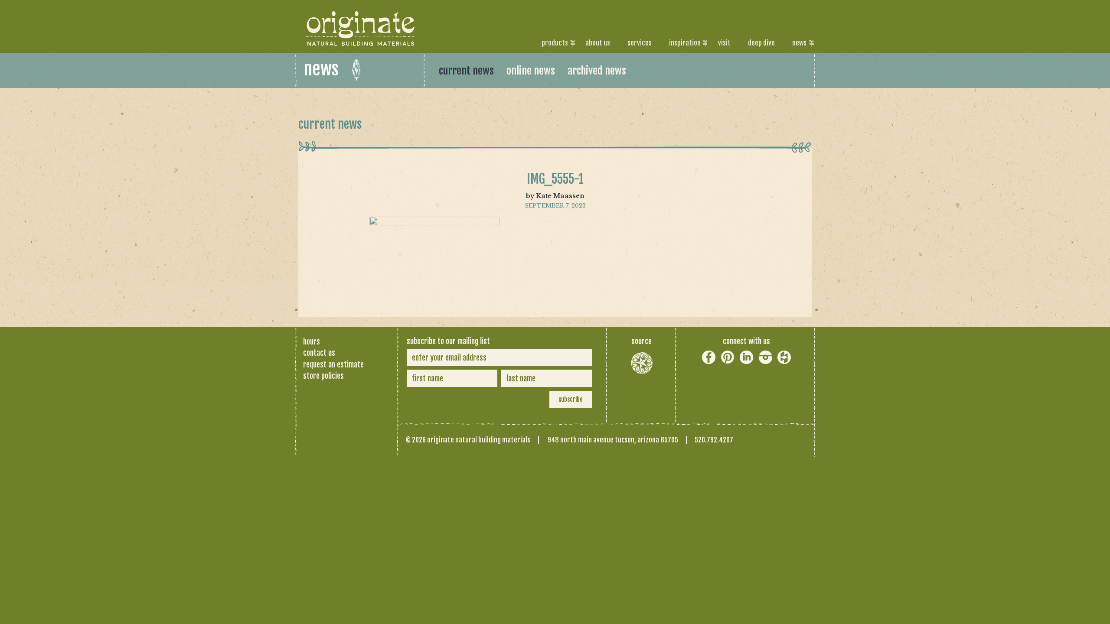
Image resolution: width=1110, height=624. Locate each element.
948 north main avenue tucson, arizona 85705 (613, 440)
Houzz (784, 357)
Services (639, 43)
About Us (597, 43)
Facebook (708, 357)
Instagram (765, 357)
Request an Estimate (333, 364)
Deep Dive (761, 43)
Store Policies (323, 375)
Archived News (597, 70)
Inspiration (685, 43)
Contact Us (319, 353)
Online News (530, 70)
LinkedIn (746, 357)
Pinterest (728, 357)
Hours (311, 341)
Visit (724, 43)
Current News (466, 70)
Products (555, 43)
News (799, 43)
